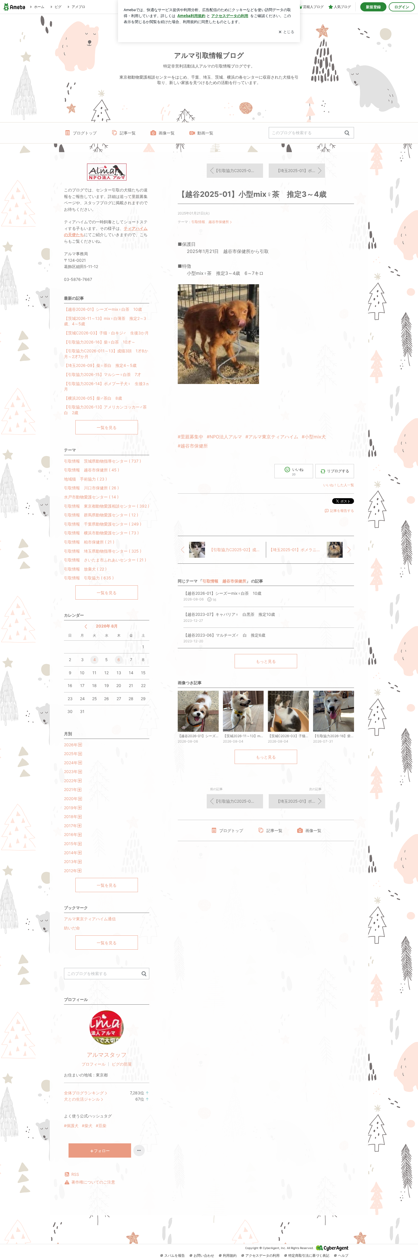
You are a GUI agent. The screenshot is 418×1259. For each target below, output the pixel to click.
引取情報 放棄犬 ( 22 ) (85, 569)
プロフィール (93, 1064)
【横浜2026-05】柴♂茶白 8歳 (93, 398)
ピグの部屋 (122, 1064)
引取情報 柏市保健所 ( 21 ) (89, 541)
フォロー (102, 1150)
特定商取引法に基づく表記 (308, 1255)
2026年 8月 (107, 626)
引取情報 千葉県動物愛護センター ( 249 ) (102, 524)
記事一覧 (128, 132)
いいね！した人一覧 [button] (338, 485)
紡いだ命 (72, 927)
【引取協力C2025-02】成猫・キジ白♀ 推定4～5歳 (238, 170)
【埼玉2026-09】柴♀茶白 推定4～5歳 (100, 365)
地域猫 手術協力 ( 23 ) (85, 479)
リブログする (338, 471)
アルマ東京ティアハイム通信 (90, 918)
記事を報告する (342, 510)
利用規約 (230, 1255)
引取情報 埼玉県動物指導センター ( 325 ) (102, 551)
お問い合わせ (204, 1255)
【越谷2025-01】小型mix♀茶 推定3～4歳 (252, 194)
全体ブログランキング (84, 1092)
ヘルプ (343, 1255)
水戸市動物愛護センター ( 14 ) (91, 496)
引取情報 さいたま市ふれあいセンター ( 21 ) (105, 559)
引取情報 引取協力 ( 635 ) (89, 577)
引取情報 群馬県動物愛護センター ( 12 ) (101, 514)
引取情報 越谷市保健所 (210, 222)
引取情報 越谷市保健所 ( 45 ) (91, 469)
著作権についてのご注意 (93, 1182)
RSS (75, 1174)
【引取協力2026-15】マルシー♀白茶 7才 (102, 374)
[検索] (347, 133)
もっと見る (266, 661)
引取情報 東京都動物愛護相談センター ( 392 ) (106, 506)
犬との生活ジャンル (82, 1099)
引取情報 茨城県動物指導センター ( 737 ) (102, 461)
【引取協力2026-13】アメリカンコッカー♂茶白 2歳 (105, 409)
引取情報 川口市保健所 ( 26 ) (91, 487)
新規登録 (373, 7)
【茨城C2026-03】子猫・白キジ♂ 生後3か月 (106, 332)
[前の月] (85, 626)
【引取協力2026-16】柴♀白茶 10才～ (99, 342)
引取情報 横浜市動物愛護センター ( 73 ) (101, 532)
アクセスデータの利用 (262, 1255)
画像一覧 (167, 132)
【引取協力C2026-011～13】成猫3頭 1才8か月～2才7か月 (106, 353)
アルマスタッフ (107, 1054)
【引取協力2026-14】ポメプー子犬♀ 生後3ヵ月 (106, 386)
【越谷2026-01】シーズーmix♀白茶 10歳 (103, 309)
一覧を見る (107, 427)
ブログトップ (85, 132)
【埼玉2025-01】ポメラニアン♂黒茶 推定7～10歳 (300, 170)
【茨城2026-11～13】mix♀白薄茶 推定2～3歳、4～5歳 (105, 321)
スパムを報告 (174, 1255)
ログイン (401, 7)
